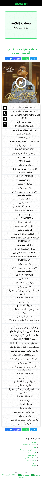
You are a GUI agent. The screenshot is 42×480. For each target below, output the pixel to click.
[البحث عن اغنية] (5, 124)
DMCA (14, 475)
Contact (21, 477)
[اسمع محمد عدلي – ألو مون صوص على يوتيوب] (21, 82)
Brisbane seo (25, 475)
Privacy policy (6, 475)
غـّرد (32, 59)
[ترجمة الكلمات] (5, 113)
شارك (8, 59)
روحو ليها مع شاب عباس (27, 450)
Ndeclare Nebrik (29, 444)
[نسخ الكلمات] (5, 119)
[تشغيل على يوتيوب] (5, 108)
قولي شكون (31, 452)
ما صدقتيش (32, 455)
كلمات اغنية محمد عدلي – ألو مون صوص (21, 51)
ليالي (34, 463)
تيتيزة (34, 442)
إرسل (16, 59)
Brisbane (37, 475)
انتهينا (34, 465)
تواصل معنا (20, 27)
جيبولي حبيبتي (31, 460)
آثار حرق (33, 447)
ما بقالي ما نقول (30, 457)
